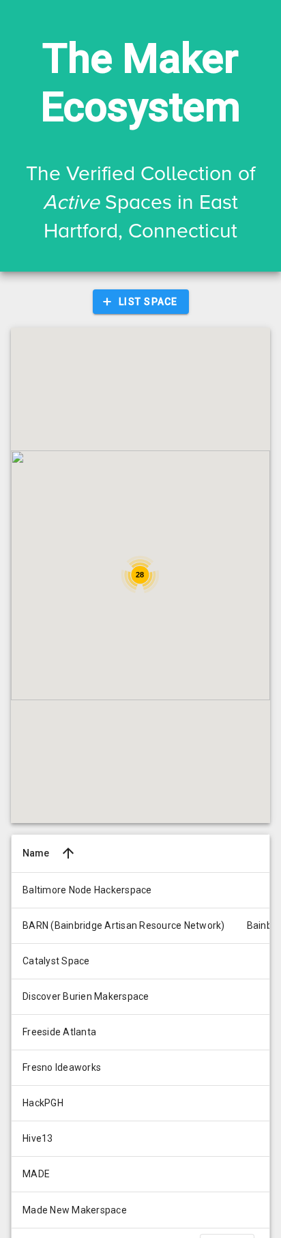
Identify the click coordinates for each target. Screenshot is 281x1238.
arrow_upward (68, 853)
